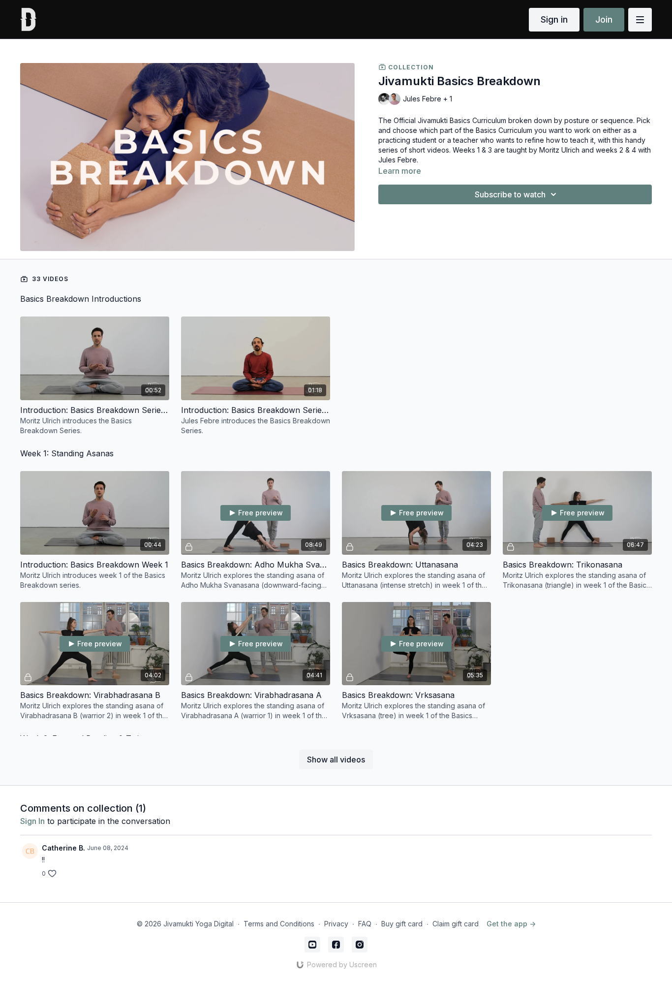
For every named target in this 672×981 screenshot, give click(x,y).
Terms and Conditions (279, 923)
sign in (32, 821)
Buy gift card (402, 923)
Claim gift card (455, 923)
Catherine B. (63, 848)
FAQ (364, 923)
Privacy (336, 923)
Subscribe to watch (510, 194)
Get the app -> (511, 923)
